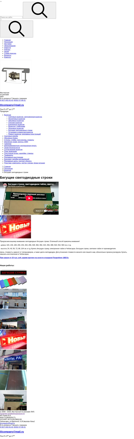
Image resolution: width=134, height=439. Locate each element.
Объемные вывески (16, 121)
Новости (7, 48)
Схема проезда (10, 53)
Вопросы (7, 55)
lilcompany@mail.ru (7, 423)
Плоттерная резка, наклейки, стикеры (18, 153)
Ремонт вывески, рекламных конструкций (24, 134)
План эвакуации (10, 151)
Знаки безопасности (12, 148)
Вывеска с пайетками (16, 126)
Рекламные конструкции (13, 157)
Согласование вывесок (13, 149)
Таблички (7, 144)
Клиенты (7, 57)
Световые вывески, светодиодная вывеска (25, 117)
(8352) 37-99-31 (20, 100)
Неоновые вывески (16, 128)
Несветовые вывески (16, 119)
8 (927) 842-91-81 (6, 100)
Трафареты (8, 155)
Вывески (7, 115)
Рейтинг (7, 50)
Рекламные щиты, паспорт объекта (18, 161)
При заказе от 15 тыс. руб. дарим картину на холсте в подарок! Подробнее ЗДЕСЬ (34, 258)
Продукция (8, 42)
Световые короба (11, 136)
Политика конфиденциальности (12, 414)
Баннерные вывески (16, 124)
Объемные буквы (11, 138)
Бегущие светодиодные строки (20, 130)
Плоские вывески (15, 123)
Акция (6, 51)
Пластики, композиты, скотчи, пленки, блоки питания (24, 163)
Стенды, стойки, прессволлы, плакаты (19, 140)
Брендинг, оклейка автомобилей (16, 159)
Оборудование (10, 46)
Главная (7, 40)
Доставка (7, 44)
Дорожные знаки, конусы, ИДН (16, 142)
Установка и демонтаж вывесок (20, 132)
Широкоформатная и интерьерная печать (20, 146)
